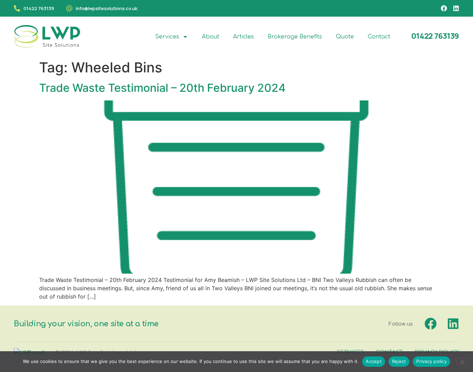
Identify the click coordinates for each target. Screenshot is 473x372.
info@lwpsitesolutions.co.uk (106, 8)
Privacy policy (431, 361)
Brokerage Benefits (295, 37)
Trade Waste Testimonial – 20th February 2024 (162, 88)
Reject (399, 361)
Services (167, 37)
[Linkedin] (456, 8)
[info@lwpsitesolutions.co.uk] (69, 8)
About (210, 37)
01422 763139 (39, 8)
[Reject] (462, 361)
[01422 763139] (17, 8)
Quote (345, 37)
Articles (243, 37)
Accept (374, 361)
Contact (379, 37)
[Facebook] (444, 8)
